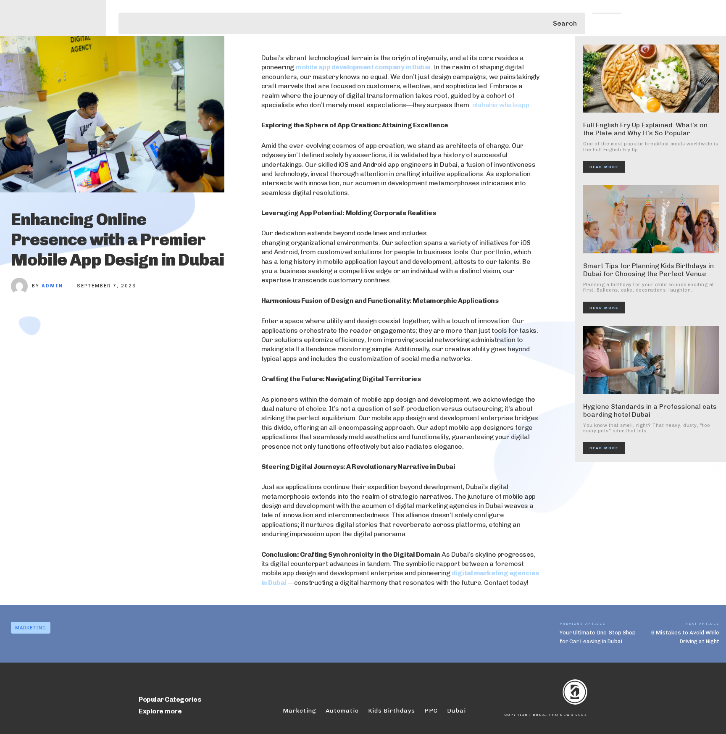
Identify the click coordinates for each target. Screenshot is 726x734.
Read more (603, 167)
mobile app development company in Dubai (363, 67)
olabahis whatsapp (500, 105)
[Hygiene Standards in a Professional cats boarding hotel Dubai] (651, 360)
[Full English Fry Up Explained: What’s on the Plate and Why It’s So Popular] (651, 79)
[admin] (21, 286)
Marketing (30, 628)
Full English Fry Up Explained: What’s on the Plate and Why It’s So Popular (645, 129)
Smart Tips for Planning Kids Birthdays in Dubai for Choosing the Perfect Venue (648, 270)
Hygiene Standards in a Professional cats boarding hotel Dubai (650, 410)
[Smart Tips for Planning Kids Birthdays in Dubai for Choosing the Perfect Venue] (651, 219)
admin (52, 286)
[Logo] (538, 692)
